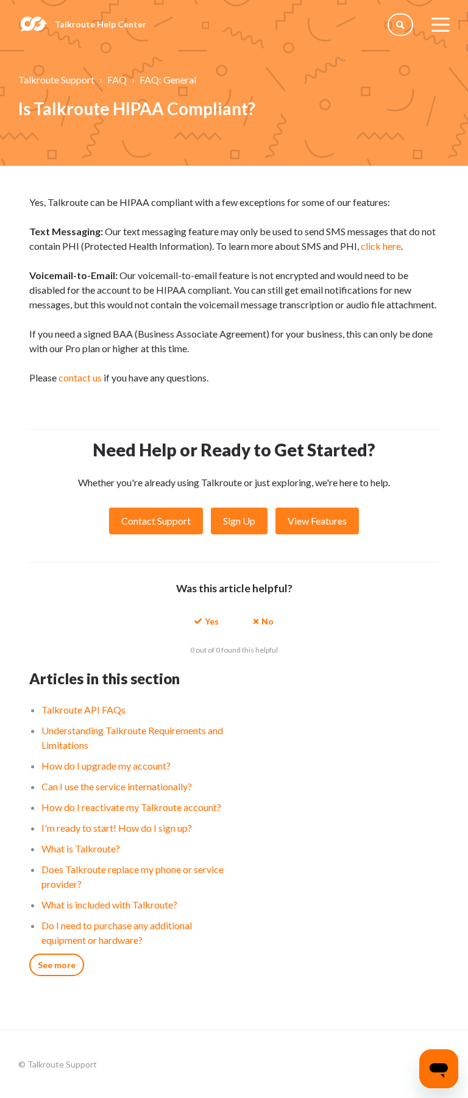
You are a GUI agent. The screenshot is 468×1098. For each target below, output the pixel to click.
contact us (80, 377)
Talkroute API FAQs (83, 709)
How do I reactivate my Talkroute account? (131, 807)
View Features (317, 520)
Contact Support (156, 520)
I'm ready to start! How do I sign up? (116, 828)
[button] (206, 620)
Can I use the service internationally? (116, 786)
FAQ (117, 79)
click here (381, 246)
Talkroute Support (56, 79)
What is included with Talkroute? (109, 904)
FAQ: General (168, 79)
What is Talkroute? (80, 848)
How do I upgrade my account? (106, 765)
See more (57, 965)
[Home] (33, 24)
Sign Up (239, 520)
